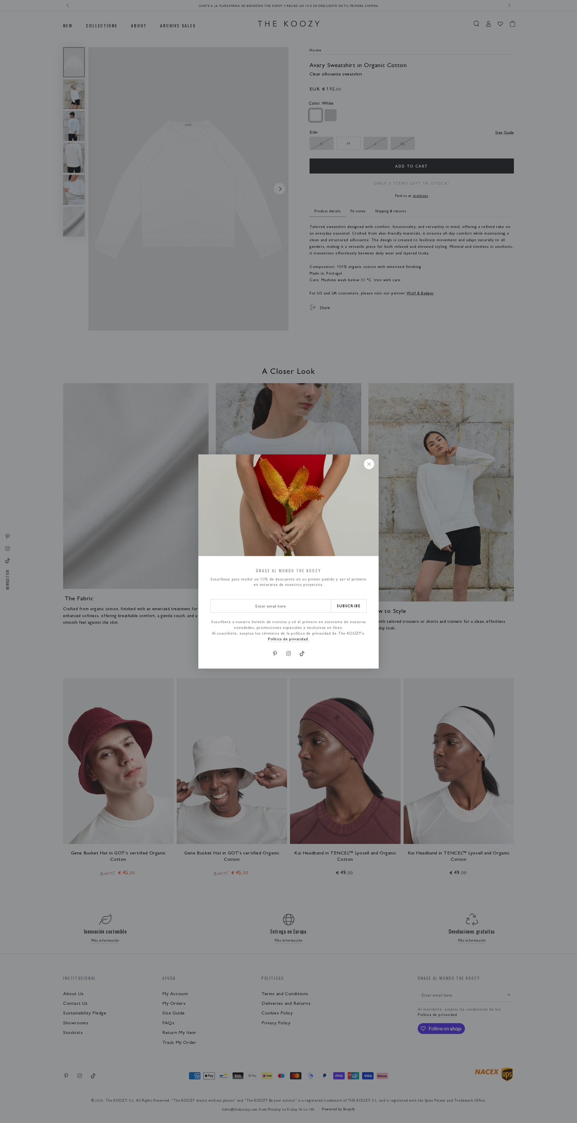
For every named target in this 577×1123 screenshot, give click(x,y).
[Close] (369, 464)
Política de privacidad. (288, 638)
